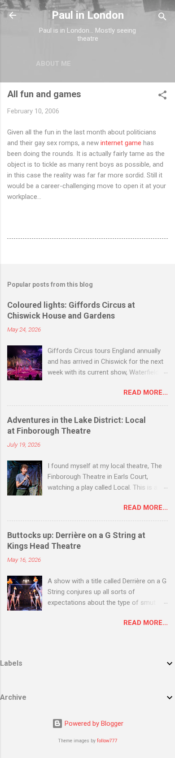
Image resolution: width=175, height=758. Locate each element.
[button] (162, 96)
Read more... (145, 392)
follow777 (107, 741)
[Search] (162, 18)
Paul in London (88, 15)
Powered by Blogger (93, 723)
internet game (121, 143)
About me (53, 64)
